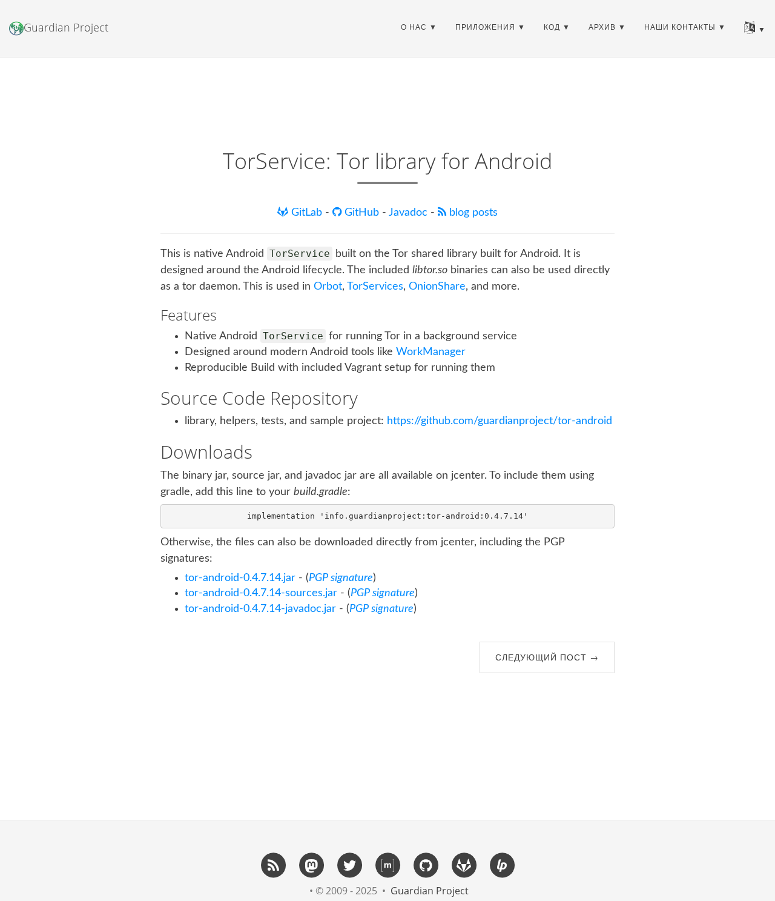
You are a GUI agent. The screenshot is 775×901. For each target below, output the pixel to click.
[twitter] (349, 864)
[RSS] (273, 864)
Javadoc (409, 212)
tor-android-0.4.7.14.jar (240, 578)
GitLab (306, 212)
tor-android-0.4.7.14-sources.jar (261, 593)
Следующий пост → (547, 657)
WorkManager (431, 352)
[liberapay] (501, 864)
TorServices (375, 286)
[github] (425, 864)
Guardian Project (66, 27)
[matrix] (387, 864)
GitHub (361, 212)
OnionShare (437, 286)
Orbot (328, 286)
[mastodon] (311, 864)
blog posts (472, 212)
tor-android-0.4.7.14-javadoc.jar (260, 608)
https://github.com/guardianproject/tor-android (499, 421)
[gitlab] (463, 864)
